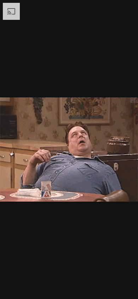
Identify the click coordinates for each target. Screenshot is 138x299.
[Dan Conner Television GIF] (69, 149)
